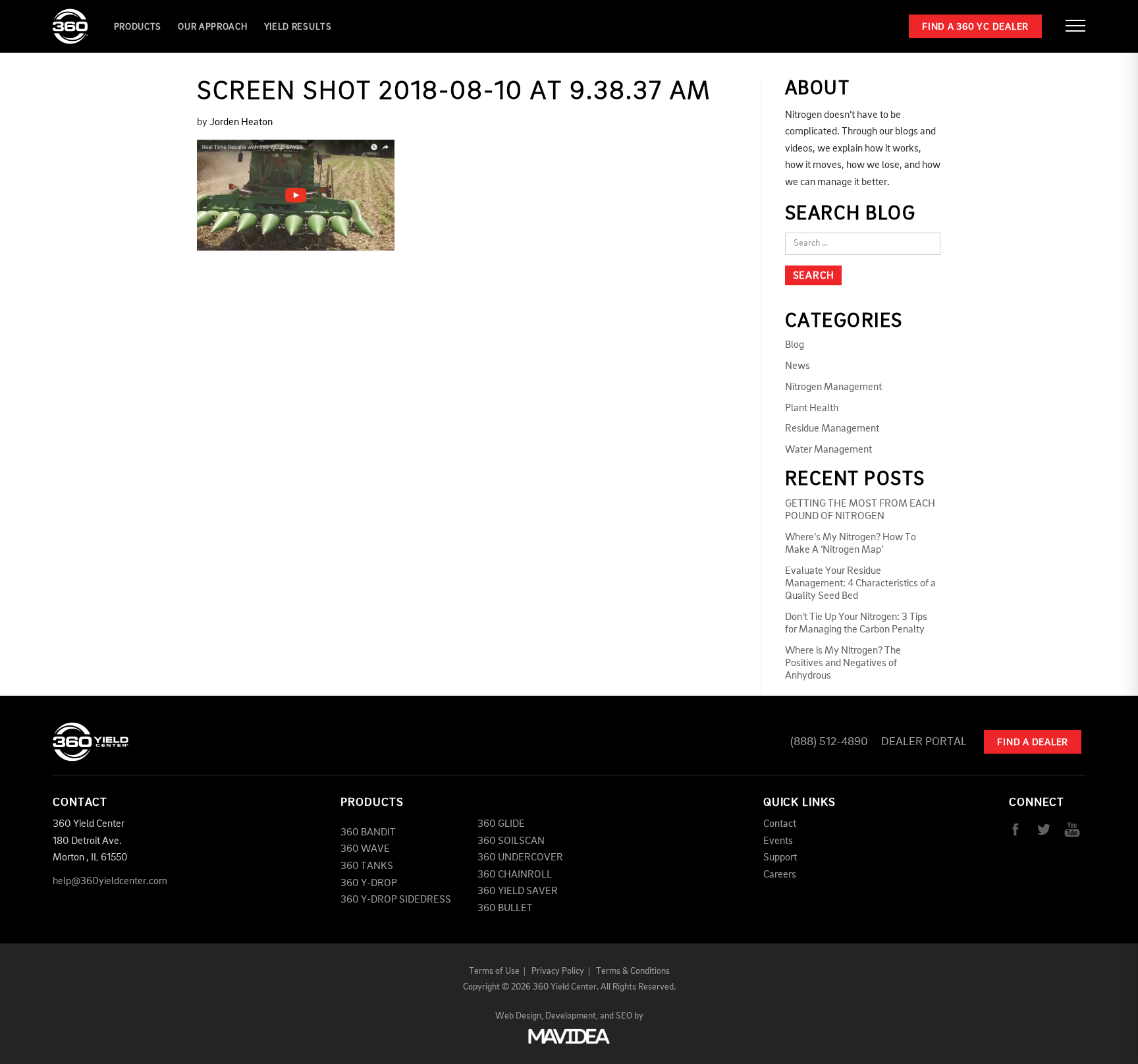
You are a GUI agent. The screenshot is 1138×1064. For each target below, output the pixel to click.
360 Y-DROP (368, 883)
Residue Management (832, 429)
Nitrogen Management (833, 387)
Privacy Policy (557, 971)
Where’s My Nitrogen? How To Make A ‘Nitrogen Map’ (850, 543)
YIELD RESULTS (298, 27)
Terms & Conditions (633, 971)
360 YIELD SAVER (517, 891)
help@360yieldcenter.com (110, 881)
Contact (779, 824)
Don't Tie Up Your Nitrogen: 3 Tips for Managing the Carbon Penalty (856, 623)
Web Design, (519, 1016)
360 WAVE (365, 849)
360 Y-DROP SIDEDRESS (395, 900)
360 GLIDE (501, 824)
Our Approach (212, 27)
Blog (794, 345)
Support (780, 858)
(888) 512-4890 (829, 742)
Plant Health (811, 408)
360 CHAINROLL (514, 875)
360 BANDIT (368, 832)
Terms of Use (494, 971)
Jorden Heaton (241, 122)
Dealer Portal (924, 742)
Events (778, 841)
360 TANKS (366, 866)
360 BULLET (505, 908)
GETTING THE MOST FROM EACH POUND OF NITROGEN (860, 510)
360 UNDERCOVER (520, 858)
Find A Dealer (1032, 743)
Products (138, 27)
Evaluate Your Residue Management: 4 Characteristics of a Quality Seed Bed (860, 584)
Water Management (828, 450)
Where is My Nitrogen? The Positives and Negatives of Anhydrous (843, 663)
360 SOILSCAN (511, 841)
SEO (624, 1016)
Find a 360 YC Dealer (975, 27)
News (797, 366)
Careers (779, 875)
